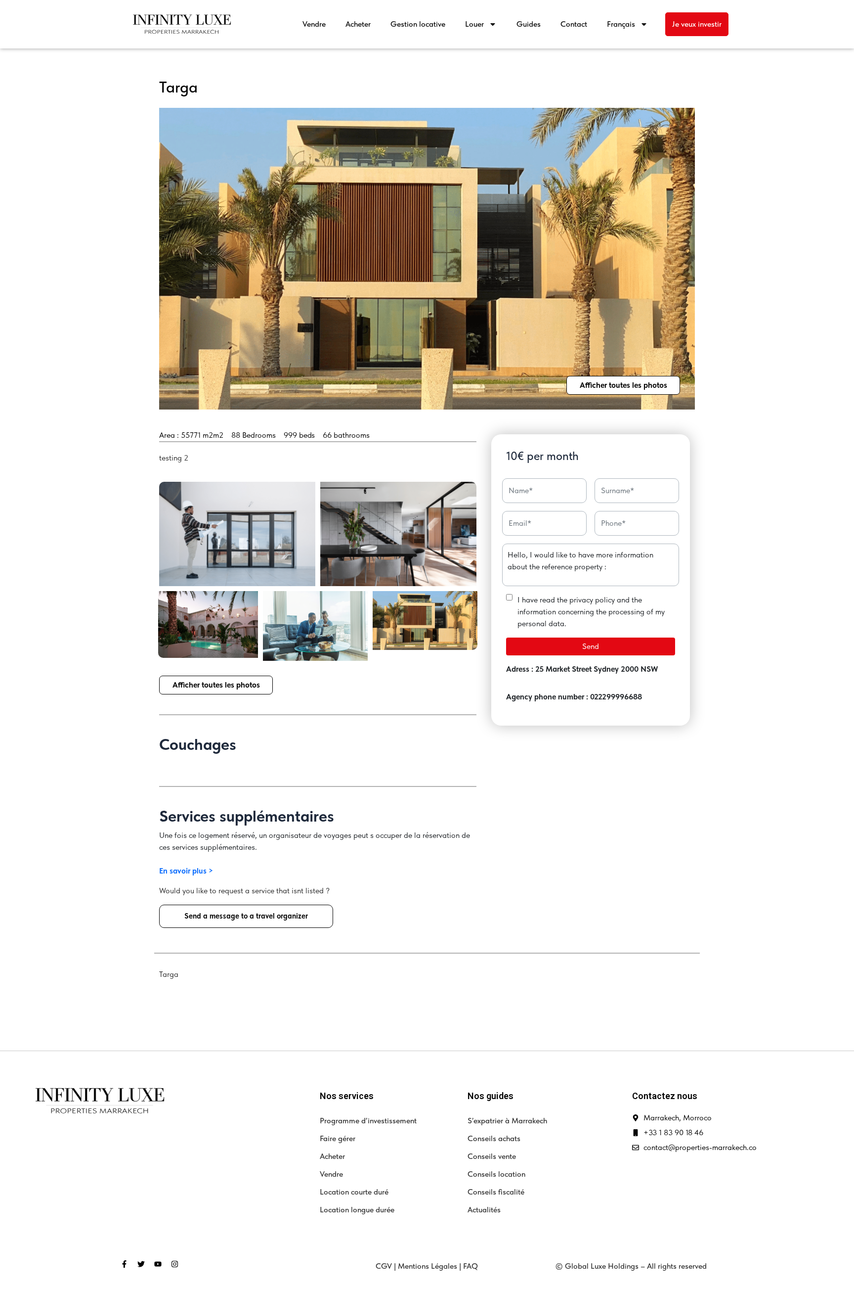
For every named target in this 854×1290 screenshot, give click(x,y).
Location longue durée (357, 1209)
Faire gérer (337, 1138)
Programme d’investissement (368, 1120)
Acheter (358, 24)
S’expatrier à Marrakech (507, 1120)
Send (590, 646)
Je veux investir (697, 24)
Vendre (314, 24)
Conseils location (496, 1174)
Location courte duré (354, 1192)
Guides (528, 24)
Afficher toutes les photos (623, 385)
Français (621, 24)
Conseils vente (492, 1156)
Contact (573, 24)
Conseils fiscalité (496, 1192)
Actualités (484, 1209)
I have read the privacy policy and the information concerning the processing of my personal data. (591, 611)
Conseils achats (494, 1138)
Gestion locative (417, 24)
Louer (474, 24)
